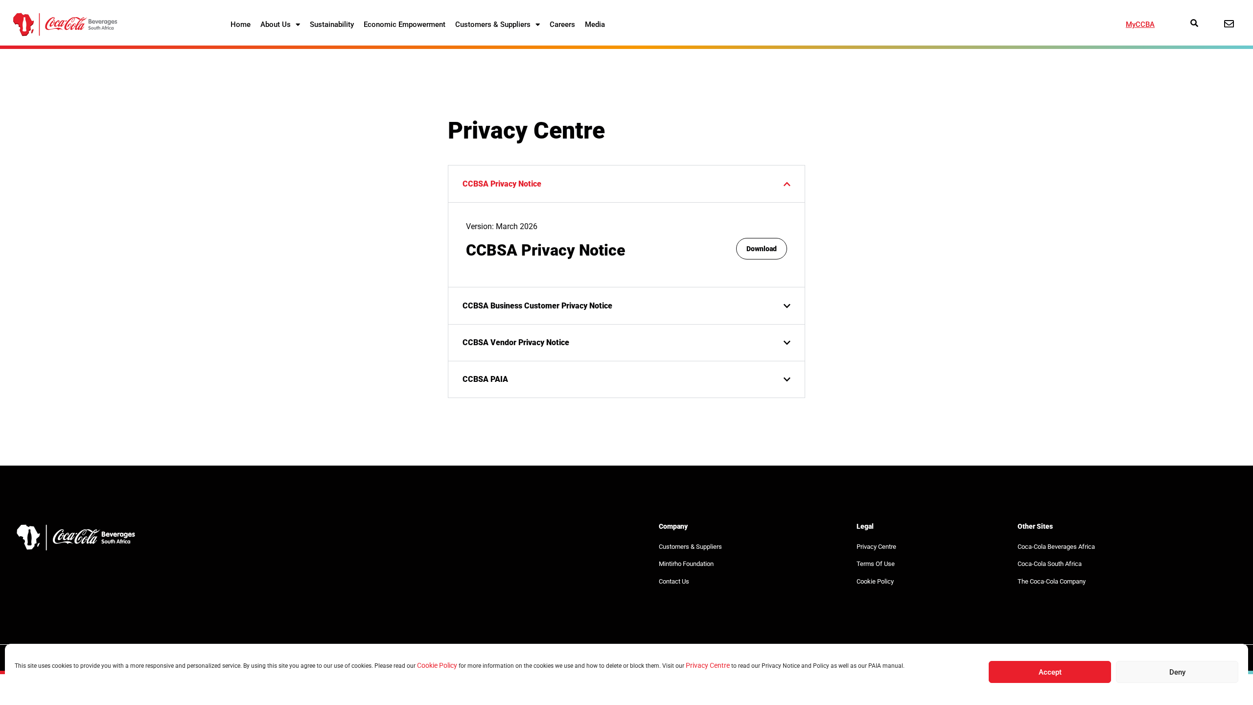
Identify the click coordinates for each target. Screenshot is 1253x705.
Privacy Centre (708, 665)
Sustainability (332, 24)
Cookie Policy (437, 665)
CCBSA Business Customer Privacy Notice (537, 305)
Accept (1050, 672)
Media (595, 24)
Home (241, 24)
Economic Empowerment (404, 24)
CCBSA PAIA (485, 379)
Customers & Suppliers (493, 24)
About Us (275, 24)
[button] (626, 183)
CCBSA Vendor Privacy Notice (516, 342)
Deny (1177, 672)
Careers (562, 24)
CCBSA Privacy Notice (502, 183)
